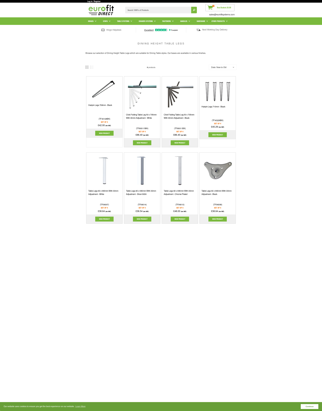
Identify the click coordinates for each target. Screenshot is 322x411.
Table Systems (123, 21)
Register (97, 1)
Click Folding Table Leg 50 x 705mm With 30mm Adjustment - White (141, 116)
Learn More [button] (80, 406)
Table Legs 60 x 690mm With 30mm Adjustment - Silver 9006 (141, 192)
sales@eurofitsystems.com (222, 14)
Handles (183, 21)
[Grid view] (87, 67)
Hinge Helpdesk (113, 29)
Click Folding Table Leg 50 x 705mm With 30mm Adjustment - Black (179, 116)
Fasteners (166, 21)
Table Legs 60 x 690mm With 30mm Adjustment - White (103, 192)
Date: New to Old (218, 67)
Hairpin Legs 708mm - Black (100, 105)
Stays (105, 21)
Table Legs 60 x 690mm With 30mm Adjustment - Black (216, 192)
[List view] (91, 67)
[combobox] (158, 10)
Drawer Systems (146, 21)
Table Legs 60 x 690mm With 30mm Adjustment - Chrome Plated (179, 192)
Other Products (218, 21)
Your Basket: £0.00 (224, 7)
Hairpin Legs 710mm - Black (213, 106)
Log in (89, 1)
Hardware (201, 21)
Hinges (91, 21)
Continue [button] (310, 406)
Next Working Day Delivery (214, 29)
